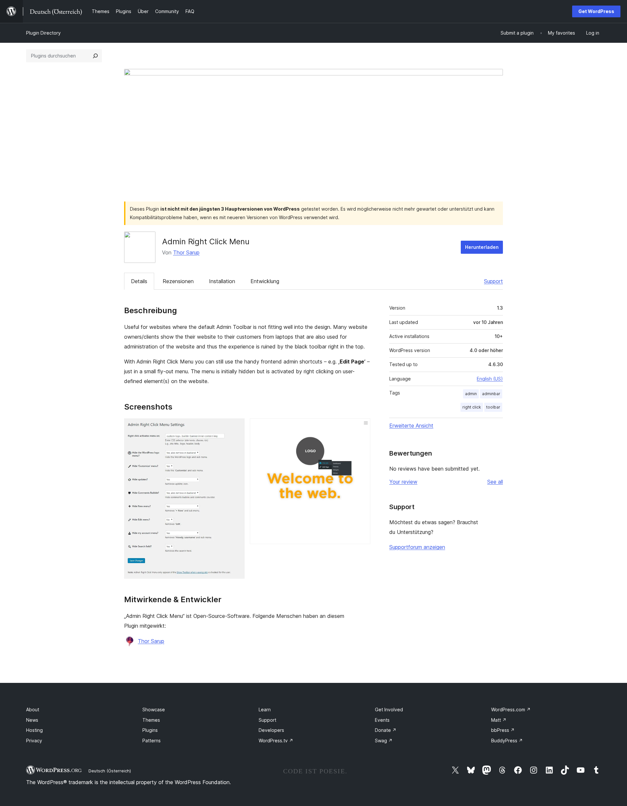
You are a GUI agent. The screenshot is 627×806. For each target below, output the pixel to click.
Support (493, 281)
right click (471, 407)
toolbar (493, 407)
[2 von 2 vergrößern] (361, 427)
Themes (151, 720)
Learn (265, 709)
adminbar (491, 393)
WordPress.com (511, 709)
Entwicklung (264, 281)
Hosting (34, 730)
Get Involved (389, 709)
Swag (384, 740)
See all (495, 481)
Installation (222, 281)
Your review (403, 481)
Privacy (34, 740)
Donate (385, 730)
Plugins (150, 730)
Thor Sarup (186, 252)
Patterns (151, 740)
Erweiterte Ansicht (411, 425)
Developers (271, 730)
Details (139, 281)
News (32, 720)
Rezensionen (178, 281)
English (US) (490, 378)
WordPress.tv (276, 740)
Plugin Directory (43, 33)
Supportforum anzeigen (417, 547)
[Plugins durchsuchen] (95, 55)
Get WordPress (596, 11)
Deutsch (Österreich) (109, 770)
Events (382, 720)
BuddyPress (507, 740)
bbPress (503, 730)
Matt (498, 720)
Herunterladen (482, 247)
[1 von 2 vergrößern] (236, 427)
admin (471, 393)
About (32, 709)
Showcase (153, 709)
